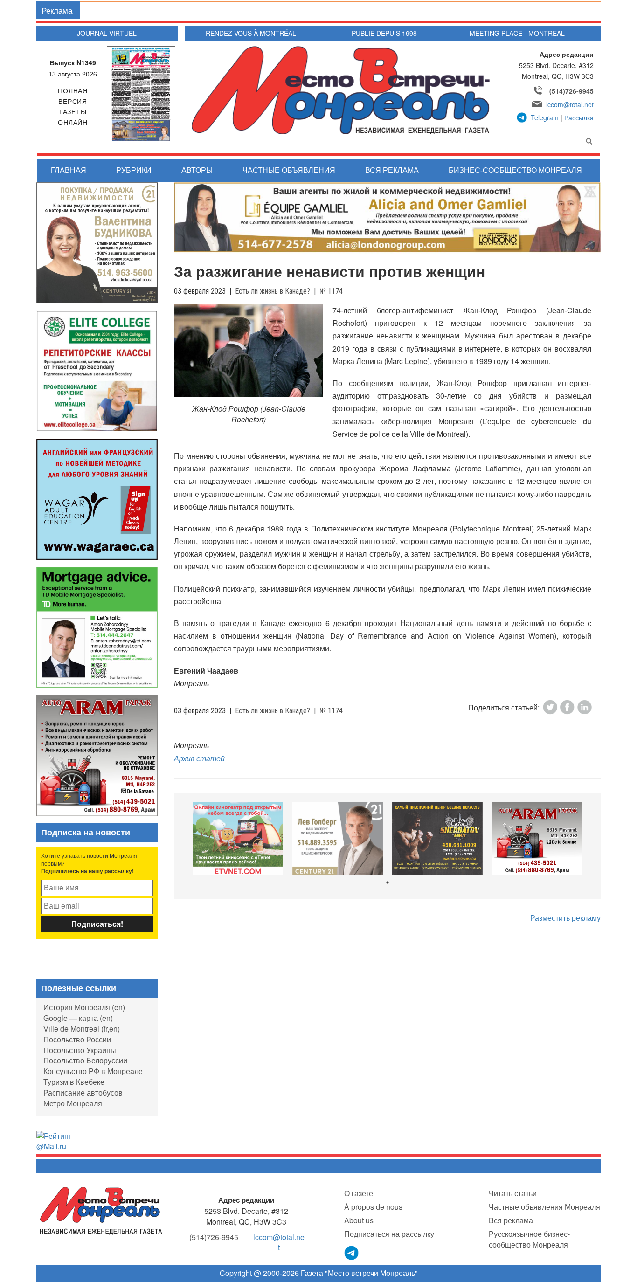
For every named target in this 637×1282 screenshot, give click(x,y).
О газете (358, 1193)
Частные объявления (288, 170)
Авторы (197, 170)
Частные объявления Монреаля (544, 1206)
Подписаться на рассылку (389, 1233)
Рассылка (579, 117)
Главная (68, 170)
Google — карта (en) (78, 1018)
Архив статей (199, 758)
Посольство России (77, 1039)
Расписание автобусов (83, 1092)
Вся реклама (392, 170)
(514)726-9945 (571, 91)
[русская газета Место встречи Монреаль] (101, 1210)
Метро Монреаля (72, 1103)
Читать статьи (513, 1193)
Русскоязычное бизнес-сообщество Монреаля (529, 1239)
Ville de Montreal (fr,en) (81, 1028)
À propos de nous (373, 1206)
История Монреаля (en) (84, 1007)
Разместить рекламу (565, 917)
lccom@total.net (570, 104)
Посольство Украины (79, 1050)
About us (359, 1220)
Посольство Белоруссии (85, 1060)
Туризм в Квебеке (73, 1081)
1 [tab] (387, 882)
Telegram (545, 117)
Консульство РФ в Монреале (93, 1071)
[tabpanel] (238, 839)
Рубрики (134, 170)
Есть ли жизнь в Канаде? (272, 291)
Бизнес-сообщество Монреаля (515, 170)
